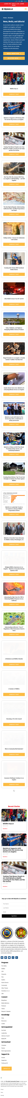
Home (5, 17)
